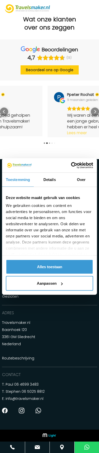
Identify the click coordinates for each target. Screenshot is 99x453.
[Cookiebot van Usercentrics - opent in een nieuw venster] (71, 165)
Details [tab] (49, 179)
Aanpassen (47, 283)
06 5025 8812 (33, 396)
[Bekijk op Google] (14, 97)
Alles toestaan (49, 266)
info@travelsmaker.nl (24, 403)
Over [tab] (81, 179)
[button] (4, 114)
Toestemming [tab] (18, 179)
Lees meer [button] (32, 133)
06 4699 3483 (26, 389)
